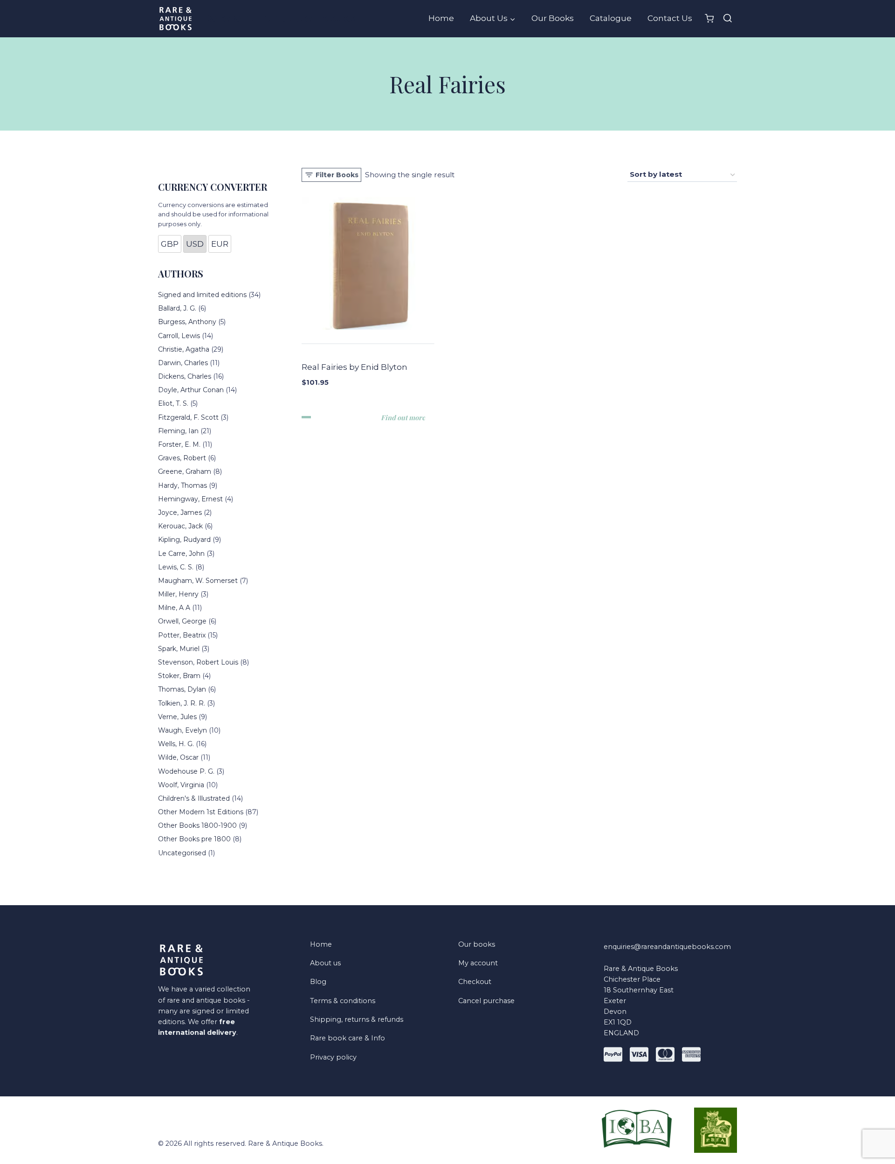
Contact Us (669, 18)
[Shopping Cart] (709, 18)
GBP (170, 244)
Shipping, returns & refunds (356, 1019)
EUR (219, 244)
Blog (318, 981)
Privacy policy (333, 1057)
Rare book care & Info (347, 1038)
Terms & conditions (342, 1001)
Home (441, 18)
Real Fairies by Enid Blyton (354, 367)
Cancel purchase (486, 1001)
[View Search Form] (727, 18)
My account (478, 963)
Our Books (552, 18)
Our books (476, 944)
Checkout (474, 981)
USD (195, 244)
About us (325, 963)
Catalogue (611, 18)
